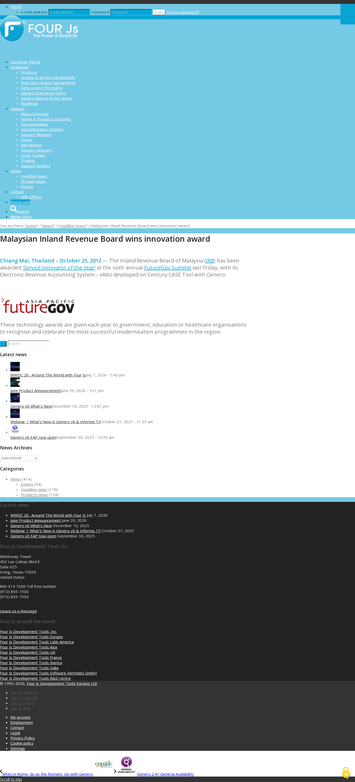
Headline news (34, 489)
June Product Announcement (35, 390)
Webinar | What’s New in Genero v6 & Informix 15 (55, 421)
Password (100, 12)
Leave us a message (18, 611)
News (15, 479)
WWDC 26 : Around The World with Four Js (48, 374)
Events (27, 484)
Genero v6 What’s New (31, 406)
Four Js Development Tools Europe (31, 636)
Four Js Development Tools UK (27, 652)
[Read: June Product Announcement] (15, 385)
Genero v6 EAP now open (33, 437)
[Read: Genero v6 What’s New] (15, 400)
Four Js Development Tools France (31, 657)
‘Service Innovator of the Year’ (59, 267)
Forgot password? (182, 12)
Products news (34, 494)
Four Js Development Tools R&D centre (35, 678)
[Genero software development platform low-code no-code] (39, 52)
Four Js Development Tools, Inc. (28, 631)
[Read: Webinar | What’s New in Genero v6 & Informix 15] (15, 416)
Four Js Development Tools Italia (29, 667)
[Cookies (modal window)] (346, 773)
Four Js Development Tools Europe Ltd (62, 683)
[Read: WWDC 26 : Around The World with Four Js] (15, 369)
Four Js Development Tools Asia (28, 647)
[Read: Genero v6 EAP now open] (15, 432)
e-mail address (34, 12)
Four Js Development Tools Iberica (31, 662)
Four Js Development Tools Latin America (37, 641)
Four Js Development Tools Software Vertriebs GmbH (48, 673)
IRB (210, 260)
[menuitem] (175, 61)
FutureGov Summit (167, 267)
